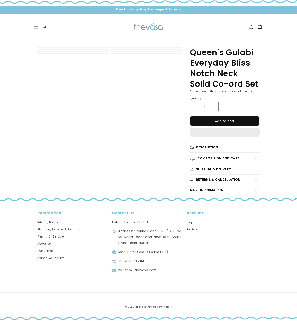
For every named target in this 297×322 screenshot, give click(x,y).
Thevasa (141, 306)
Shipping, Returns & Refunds (58, 229)
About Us (44, 244)
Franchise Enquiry (50, 258)
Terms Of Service (50, 236)
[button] (225, 132)
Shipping (215, 91)
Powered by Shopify (159, 306)
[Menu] (35, 26)
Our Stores (45, 251)
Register (193, 229)
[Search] (44, 26)
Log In (191, 222)
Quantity (195, 98)
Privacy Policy (47, 222)
